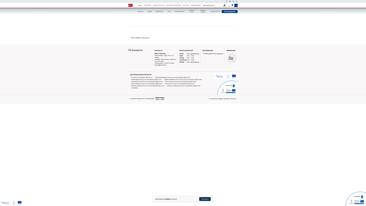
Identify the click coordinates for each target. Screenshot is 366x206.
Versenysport (196, 5)
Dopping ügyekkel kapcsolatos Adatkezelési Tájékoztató (183, 86)
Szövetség (147, 5)
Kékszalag (140, 11)
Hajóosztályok (158, 5)
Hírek (140, 5)
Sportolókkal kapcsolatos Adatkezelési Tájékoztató (180, 81)
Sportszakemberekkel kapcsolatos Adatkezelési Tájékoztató (172, 77)
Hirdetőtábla (159, 11)
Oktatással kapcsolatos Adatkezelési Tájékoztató (180, 84)
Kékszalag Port (192, 11)
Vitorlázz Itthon (203, 11)
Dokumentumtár (179, 11)
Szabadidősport (215, 11)
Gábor (163, 99)
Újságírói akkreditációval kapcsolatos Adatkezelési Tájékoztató (183, 79)
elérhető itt (219, 53)
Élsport (186, 5)
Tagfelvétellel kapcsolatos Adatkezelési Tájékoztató (147, 81)
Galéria (149, 11)
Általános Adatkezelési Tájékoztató (142, 77)
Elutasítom (193, 199)
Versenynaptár (229, 11)
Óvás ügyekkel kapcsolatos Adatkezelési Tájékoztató (147, 84)
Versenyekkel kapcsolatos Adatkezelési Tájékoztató (146, 79)
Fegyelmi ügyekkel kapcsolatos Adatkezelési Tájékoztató (148, 86)
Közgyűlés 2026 (208, 5)
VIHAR (169, 11)
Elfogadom (205, 199)
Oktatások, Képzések (173, 5)
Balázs (157, 99)
